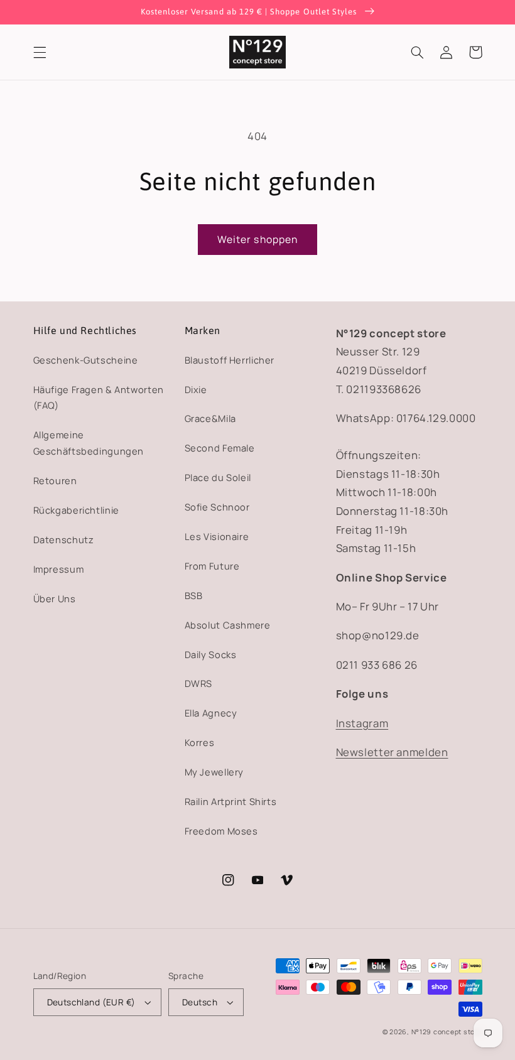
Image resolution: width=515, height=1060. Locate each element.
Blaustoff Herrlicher (230, 360)
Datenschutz (63, 539)
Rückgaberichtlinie (76, 510)
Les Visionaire (217, 536)
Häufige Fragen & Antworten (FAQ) (98, 397)
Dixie (196, 389)
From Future (212, 566)
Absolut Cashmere (228, 625)
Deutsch (199, 1002)
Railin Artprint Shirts (231, 801)
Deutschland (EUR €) (91, 1002)
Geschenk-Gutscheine (85, 360)
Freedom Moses (221, 831)
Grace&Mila (210, 418)
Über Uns (54, 598)
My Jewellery (214, 771)
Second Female (220, 447)
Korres (200, 742)
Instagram (362, 723)
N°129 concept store (446, 1031)
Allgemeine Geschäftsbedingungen (88, 442)
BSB (194, 595)
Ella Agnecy (211, 712)
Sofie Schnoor (217, 506)
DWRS (199, 683)
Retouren (55, 480)
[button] (39, 52)
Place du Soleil (218, 477)
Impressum (58, 569)
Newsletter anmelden (392, 752)
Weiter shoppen (257, 239)
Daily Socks (211, 654)
